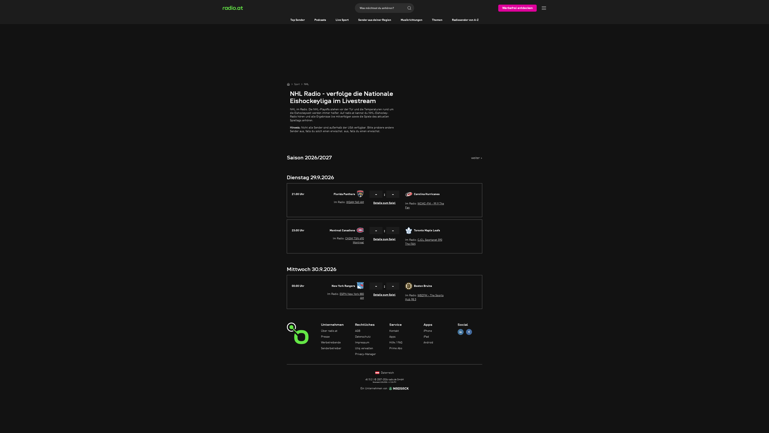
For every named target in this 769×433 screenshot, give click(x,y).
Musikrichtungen (411, 20)
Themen (437, 20)
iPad (426, 336)
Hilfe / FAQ (395, 342)
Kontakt (394, 331)
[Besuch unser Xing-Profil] (469, 332)
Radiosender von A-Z (465, 20)
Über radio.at (329, 331)
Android (428, 342)
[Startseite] (288, 84)
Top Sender (297, 20)
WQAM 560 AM (355, 202)
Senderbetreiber (331, 348)
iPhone (428, 331)
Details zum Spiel (384, 203)
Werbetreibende (331, 342)
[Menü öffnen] (544, 8)
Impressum (362, 342)
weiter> (476, 158)
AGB (357, 331)
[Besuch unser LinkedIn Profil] (460, 332)
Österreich (387, 372)
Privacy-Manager (365, 354)
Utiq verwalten (364, 348)
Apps (392, 336)
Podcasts (320, 20)
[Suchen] (409, 8)
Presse (325, 336)
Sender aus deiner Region (374, 20)
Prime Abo (395, 348)
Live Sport (342, 20)
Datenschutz (362, 336)
